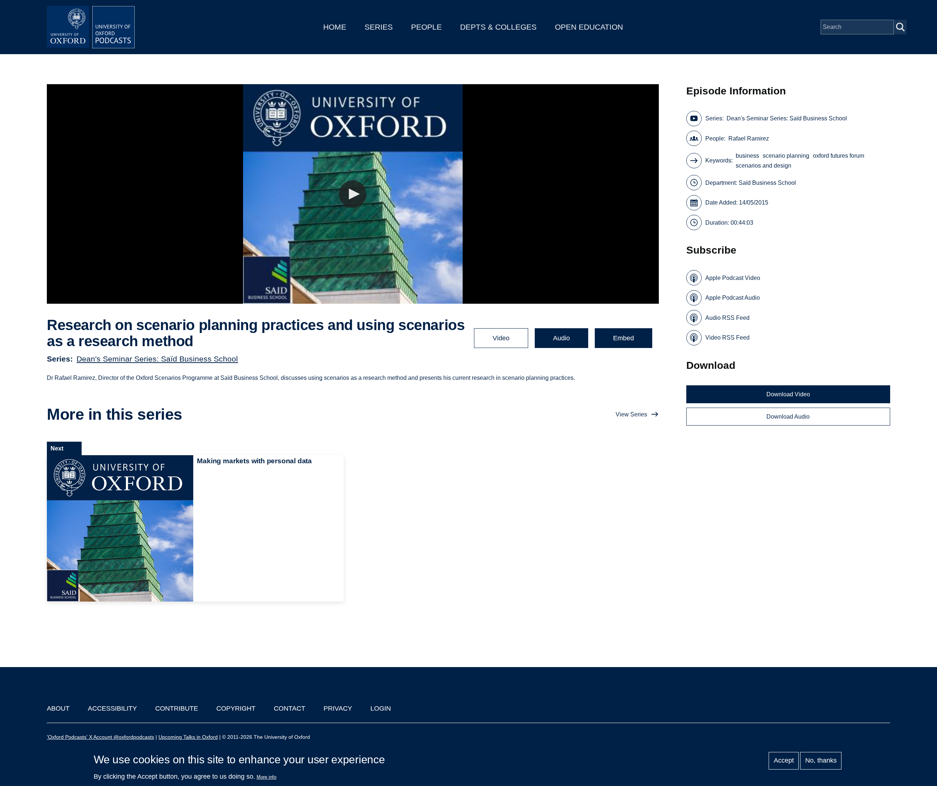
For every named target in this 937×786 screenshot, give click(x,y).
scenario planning (786, 156)
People (426, 27)
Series (379, 27)
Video (501, 338)
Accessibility (112, 708)
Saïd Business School (767, 183)
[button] (352, 194)
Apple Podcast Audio (732, 298)
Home (334, 27)
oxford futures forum (838, 156)
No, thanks (821, 760)
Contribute (176, 708)
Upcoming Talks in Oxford (188, 737)
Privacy (338, 708)
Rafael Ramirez (748, 138)
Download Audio (788, 416)
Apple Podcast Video (732, 278)
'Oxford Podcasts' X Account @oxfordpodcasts (100, 737)
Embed (623, 338)
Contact (289, 708)
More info (266, 777)
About (58, 708)
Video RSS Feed (727, 337)
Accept (784, 760)
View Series (631, 414)
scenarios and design (763, 165)
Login (380, 708)
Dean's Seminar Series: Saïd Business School (157, 359)
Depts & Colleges (498, 27)
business (747, 156)
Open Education (589, 27)
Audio (561, 338)
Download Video (788, 394)
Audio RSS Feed (727, 318)
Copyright (235, 708)
